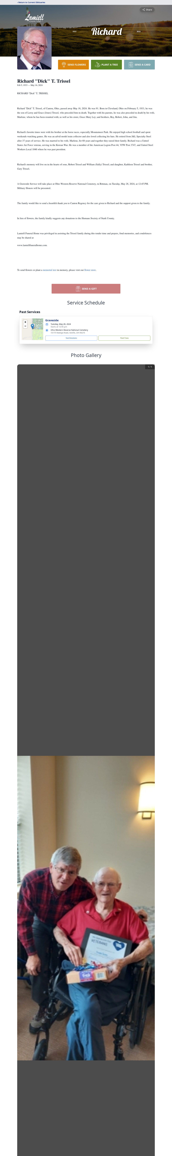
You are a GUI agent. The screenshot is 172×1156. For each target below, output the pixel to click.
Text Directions (71, 338)
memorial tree (49, 269)
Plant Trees (124, 338)
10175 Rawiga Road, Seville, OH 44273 (68, 332)
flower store (90, 269)
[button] (32, 326)
